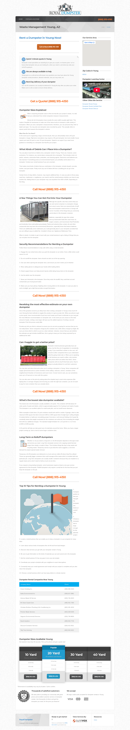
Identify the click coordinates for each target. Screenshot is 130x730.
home (103, 27)
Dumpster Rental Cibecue (90, 108)
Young (108, 27)
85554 (84, 74)
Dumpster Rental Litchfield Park (92, 106)
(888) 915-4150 (105, 19)
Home (20, 19)
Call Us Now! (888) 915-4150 (49, 47)
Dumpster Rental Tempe (90, 104)
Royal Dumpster (26, 720)
